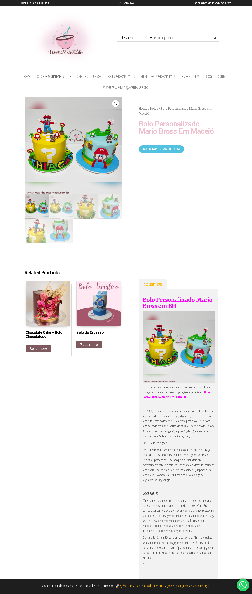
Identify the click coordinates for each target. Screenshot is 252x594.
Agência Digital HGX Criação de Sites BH (141, 585)
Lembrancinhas (190, 76)
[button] (161, 149)
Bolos (154, 108)
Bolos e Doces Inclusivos (85, 76)
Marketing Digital (201, 585)
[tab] (153, 284)
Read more (38, 348)
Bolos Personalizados (50, 76)
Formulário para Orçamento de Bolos (126, 87)
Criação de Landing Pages (176, 585)
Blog (209, 76)
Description (152, 284)
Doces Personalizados (121, 76)
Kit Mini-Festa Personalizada (158, 76)
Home (26, 76)
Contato (223, 76)
